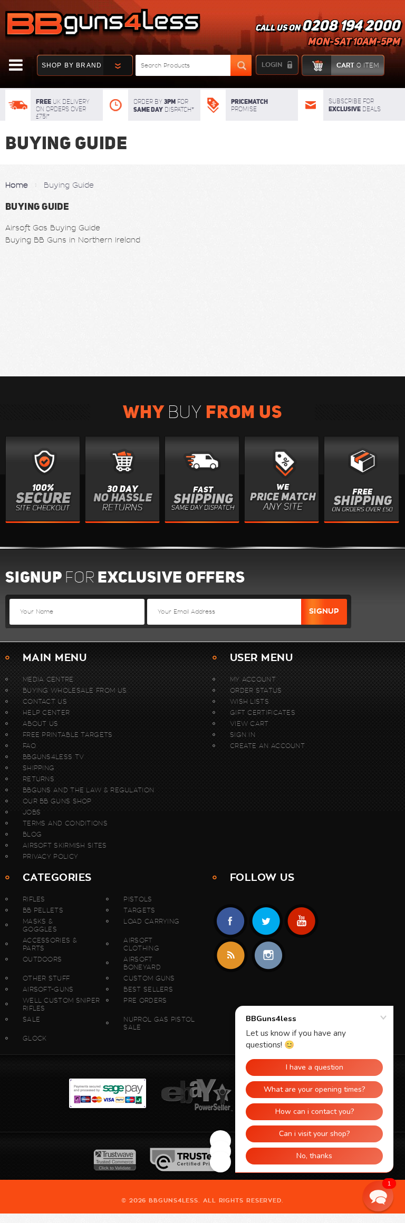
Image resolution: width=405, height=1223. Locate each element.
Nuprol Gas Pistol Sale (159, 1023)
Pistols (137, 899)
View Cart (249, 723)
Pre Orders (145, 1000)
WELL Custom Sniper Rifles (61, 1004)
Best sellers (148, 989)
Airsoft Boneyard (141, 963)
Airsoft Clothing (141, 944)
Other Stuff (46, 978)
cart (357, 65)
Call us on (327, 34)
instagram (268, 955)
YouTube (301, 921)
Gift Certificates (262, 712)
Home (16, 185)
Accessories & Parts (50, 944)
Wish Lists (249, 701)
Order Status (256, 690)
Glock (35, 1038)
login (272, 65)
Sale (31, 1019)
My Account (253, 679)
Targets (139, 910)
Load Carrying (151, 921)
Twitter (266, 921)
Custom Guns (149, 978)
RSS (231, 955)
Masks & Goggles (40, 925)
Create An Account (267, 746)
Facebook (231, 921)
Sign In (242, 735)
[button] (378, 1196)
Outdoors (42, 959)
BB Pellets (43, 910)
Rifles (34, 899)
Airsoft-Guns (48, 989)
